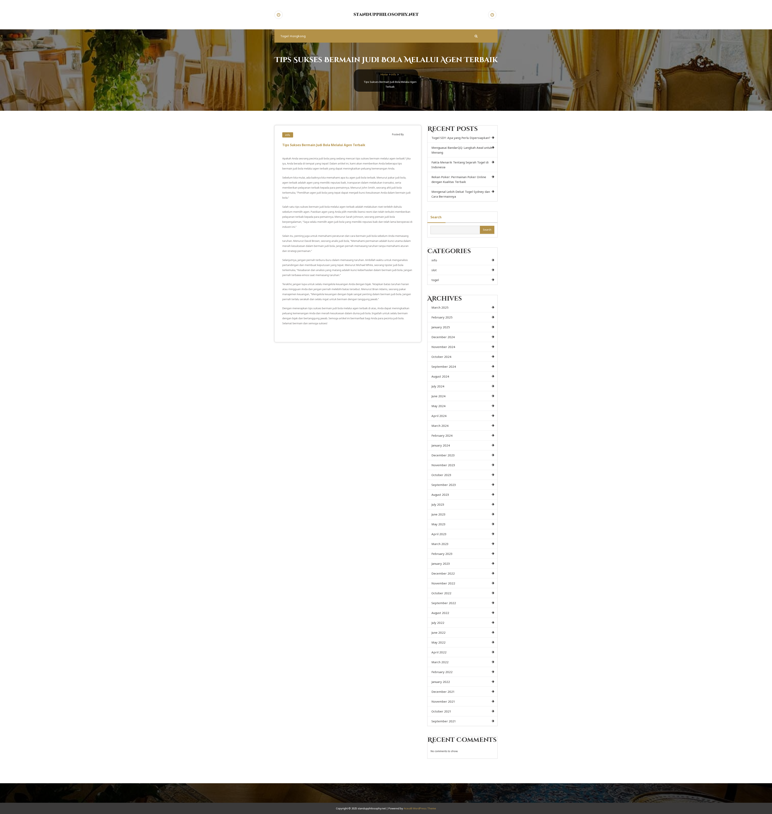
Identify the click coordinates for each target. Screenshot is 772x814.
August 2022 (440, 613)
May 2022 (438, 642)
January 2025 (440, 327)
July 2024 (437, 386)
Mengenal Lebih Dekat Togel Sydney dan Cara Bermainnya (460, 194)
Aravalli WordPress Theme (420, 808)
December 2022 (443, 573)
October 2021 (441, 711)
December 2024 (443, 337)
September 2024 (443, 366)
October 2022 (441, 593)
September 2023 (443, 485)
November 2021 (443, 701)
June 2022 (438, 632)
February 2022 (442, 672)
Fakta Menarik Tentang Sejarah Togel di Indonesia (460, 164)
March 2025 (440, 307)
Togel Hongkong (293, 36)
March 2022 (440, 662)
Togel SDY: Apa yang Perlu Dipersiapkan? (460, 138)
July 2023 (437, 504)
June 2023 (438, 514)
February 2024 (442, 435)
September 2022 (443, 603)
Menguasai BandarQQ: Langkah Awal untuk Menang (461, 150)
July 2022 (437, 623)
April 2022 (439, 652)
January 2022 (440, 682)
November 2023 (443, 465)
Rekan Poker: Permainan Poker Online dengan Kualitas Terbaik (458, 179)
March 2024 (440, 426)
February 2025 (442, 317)
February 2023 (442, 554)
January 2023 (440, 563)
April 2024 (439, 416)
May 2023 (438, 524)
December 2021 (443, 692)
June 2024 (438, 396)
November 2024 (443, 347)
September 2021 (443, 721)
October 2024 (441, 357)
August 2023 (440, 495)
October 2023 (441, 475)
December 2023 (443, 455)
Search (435, 217)
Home (384, 74)
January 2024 (440, 445)
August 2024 (440, 376)
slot (434, 270)
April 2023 (439, 534)
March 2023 (440, 544)
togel (435, 280)
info (393, 74)
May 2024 (438, 406)
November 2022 (443, 583)
